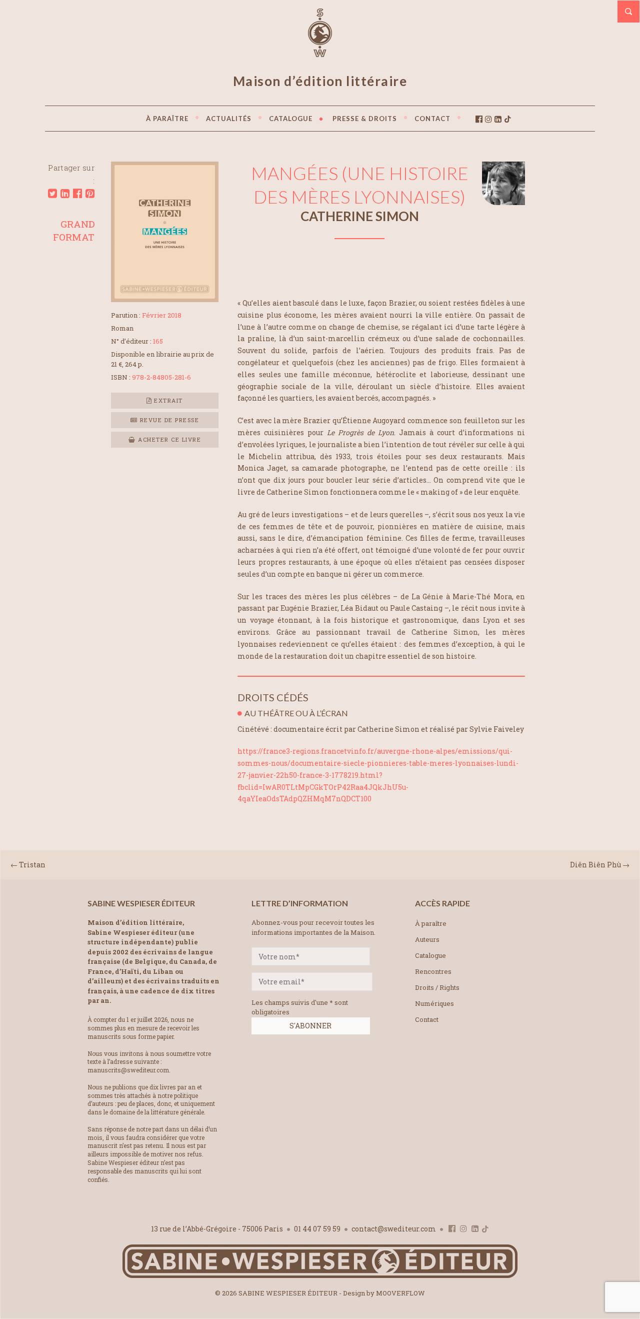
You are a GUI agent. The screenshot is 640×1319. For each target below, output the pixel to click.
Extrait (167, 400)
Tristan (32, 864)
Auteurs (427, 939)
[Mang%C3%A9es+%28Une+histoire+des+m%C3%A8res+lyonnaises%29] (52, 194)
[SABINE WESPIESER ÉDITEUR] (320, 52)
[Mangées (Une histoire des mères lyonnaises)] (164, 299)
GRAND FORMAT (73, 230)
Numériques (434, 1003)
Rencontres (433, 971)
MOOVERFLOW (400, 1292)
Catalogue (430, 955)
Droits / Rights (437, 987)
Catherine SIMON (359, 216)
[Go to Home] (320, 1275)
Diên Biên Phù (595, 864)
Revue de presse (168, 420)
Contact (426, 1019)
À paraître (430, 923)
